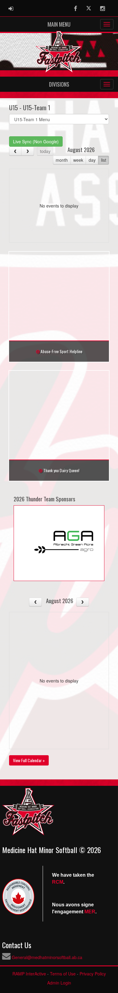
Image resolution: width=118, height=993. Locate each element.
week (78, 160)
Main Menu (59, 24)
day (92, 160)
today (45, 151)
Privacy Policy (93, 974)
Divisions (59, 84)
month (62, 160)
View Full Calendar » (29, 760)
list (103, 160)
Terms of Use (63, 974)
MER (89, 911)
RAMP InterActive (29, 974)
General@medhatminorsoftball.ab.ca (47, 957)
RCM (57, 882)
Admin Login (59, 983)
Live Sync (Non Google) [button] (36, 141)
